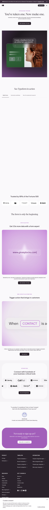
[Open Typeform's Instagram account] (22, 490)
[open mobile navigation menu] (46, 5)
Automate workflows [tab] (15, 95)
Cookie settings (41, 506)
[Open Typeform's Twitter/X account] (20, 490)
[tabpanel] (24, 143)
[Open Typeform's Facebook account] (18, 490)
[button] (5, 461)
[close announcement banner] (47, 1)
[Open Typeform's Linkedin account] (25, 490)
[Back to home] (3, 5)
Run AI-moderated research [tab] (29, 95)
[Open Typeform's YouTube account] (23, 490)
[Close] (47, 499)
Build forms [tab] (5, 95)
